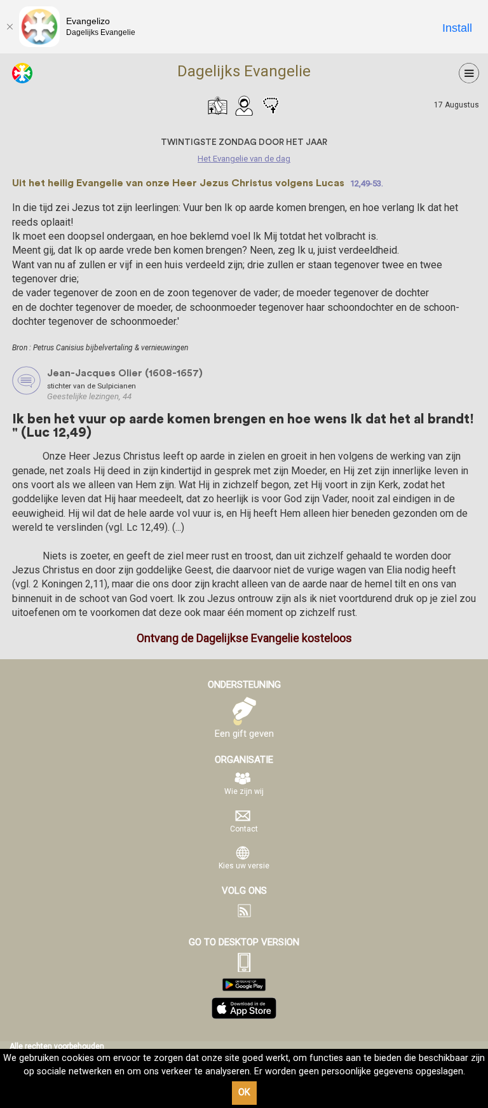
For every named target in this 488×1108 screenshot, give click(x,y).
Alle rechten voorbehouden (57, 1046)
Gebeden (271, 105)
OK (244, 1092)
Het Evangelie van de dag (217, 105)
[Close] (9, 27)
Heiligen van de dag (244, 105)
